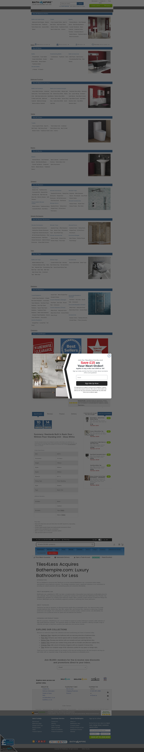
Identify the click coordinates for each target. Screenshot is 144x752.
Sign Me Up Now (91, 383)
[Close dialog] (109, 355)
